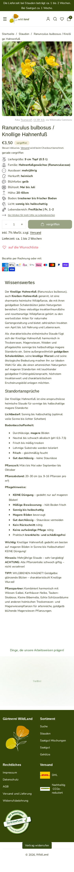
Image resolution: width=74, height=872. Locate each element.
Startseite (8, 34)
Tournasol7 (26, 119)
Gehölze (45, 754)
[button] (5, 19)
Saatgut (45, 747)
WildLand (42, 854)
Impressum (10, 772)
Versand (25, 147)
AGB (6, 786)
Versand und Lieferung (17, 794)
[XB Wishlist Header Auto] (62, 19)
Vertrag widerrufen (37, 845)
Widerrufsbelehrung (15, 801)
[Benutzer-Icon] (48, 19)
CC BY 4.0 (39, 119)
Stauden (24, 34)
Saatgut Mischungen (53, 740)
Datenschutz (10, 779)
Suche (44, 726)
